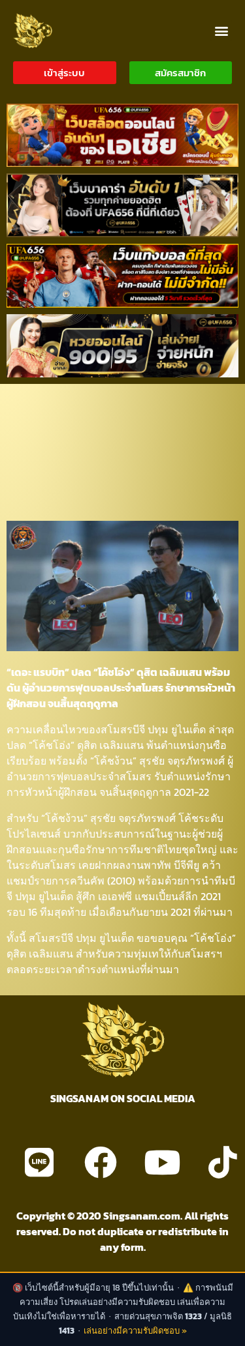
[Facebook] (100, 1162)
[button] (221, 30)
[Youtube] (162, 1162)
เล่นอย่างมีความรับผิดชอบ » (135, 1330)
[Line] (39, 1162)
